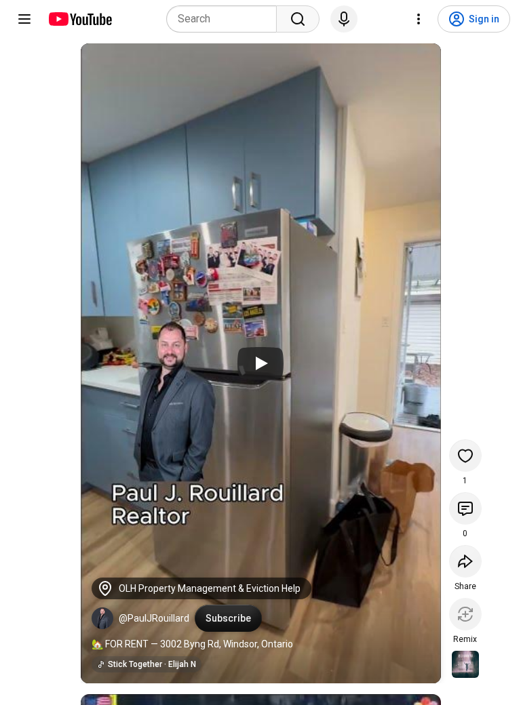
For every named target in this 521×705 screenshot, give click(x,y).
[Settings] (418, 19)
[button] (102, 618)
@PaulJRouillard (154, 618)
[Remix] (465, 614)
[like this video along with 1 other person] (465, 455)
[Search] (298, 19)
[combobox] (225, 19)
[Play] (260, 363)
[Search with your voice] (344, 19)
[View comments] (465, 508)
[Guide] (24, 19)
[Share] (465, 561)
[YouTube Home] (79, 19)
